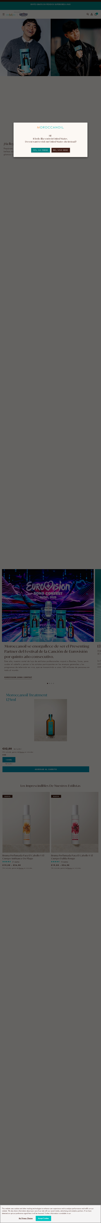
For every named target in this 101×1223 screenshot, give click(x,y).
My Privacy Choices (26, 1218)
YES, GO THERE (40, 150)
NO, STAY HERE (60, 150)
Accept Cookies (43, 1218)
